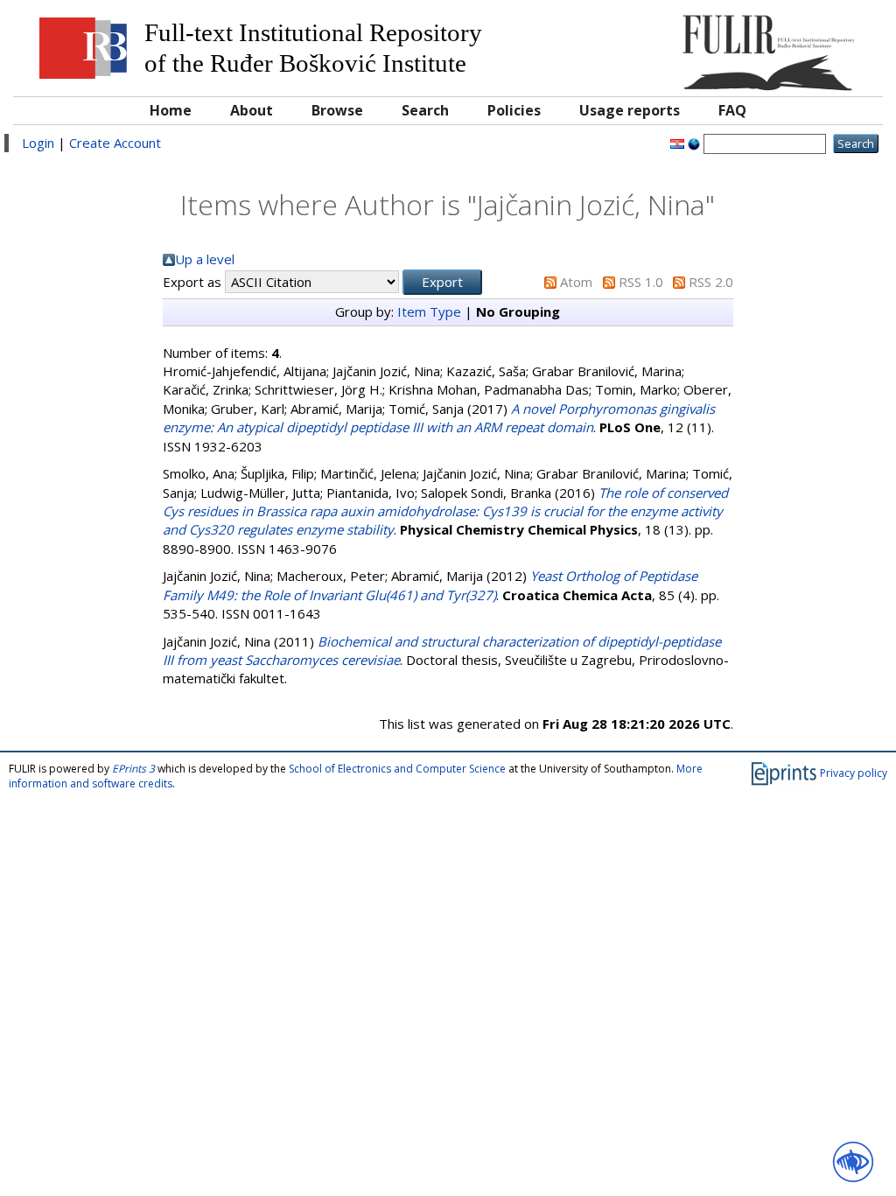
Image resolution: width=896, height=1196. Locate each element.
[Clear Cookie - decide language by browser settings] (694, 142)
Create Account (115, 142)
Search (425, 110)
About (251, 110)
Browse (337, 110)
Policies (514, 110)
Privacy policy (853, 773)
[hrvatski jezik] (677, 142)
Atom (576, 281)
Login (38, 142)
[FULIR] (764, 46)
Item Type (429, 311)
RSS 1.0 (641, 281)
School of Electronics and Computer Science (397, 768)
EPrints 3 (133, 768)
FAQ (732, 110)
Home (171, 110)
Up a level (204, 259)
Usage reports (629, 110)
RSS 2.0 (711, 281)
